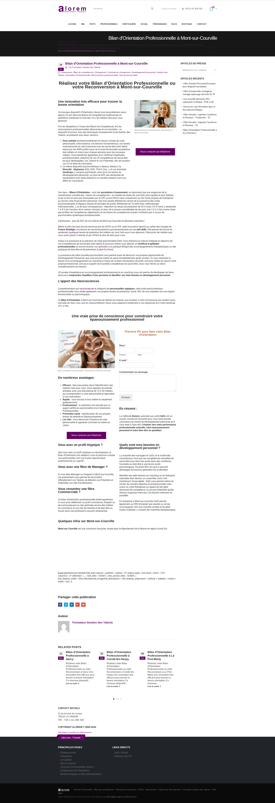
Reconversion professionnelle (104, 75)
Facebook (60, 605)
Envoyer (126, 397)
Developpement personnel (144, 72)
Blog (174, 24)
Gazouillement (66, 605)
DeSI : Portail (121, 752)
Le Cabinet (66, 760)
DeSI (148, 481)
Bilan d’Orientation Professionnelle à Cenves (160, 656)
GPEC (141, 789)
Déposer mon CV (123, 756)
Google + (77, 605)
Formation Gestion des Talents (196, 789)
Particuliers (129, 24)
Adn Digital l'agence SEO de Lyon (121, 797)
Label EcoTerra (105, 249)
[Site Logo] (72, 8)
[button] (114, 699)
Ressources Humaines (126, 789)
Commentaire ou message (133, 372)
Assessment (66, 72)
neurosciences (86, 288)
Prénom (122, 355)
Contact (202, 24)
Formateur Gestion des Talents (86, 67)
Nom (122, 345)
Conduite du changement (119, 72)
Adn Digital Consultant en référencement (75, 732)
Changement (100, 72)
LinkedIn (72, 605)
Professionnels (109, 24)
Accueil (72, 24)
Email (83, 605)
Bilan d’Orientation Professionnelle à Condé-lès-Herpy (78, 656)
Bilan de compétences (83, 72)
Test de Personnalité (83, 789)
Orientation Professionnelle (78, 75)
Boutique (187, 24)
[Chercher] (152, 8)
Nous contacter (169, 8)
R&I (83, 24)
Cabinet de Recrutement (169, 789)
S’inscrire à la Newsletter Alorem (77, 767)
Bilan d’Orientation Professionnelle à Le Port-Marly (120, 656)
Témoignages (160, 24)
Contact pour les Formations (74, 770)
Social (144, 24)
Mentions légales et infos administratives (81, 774)
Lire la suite (72, 686)
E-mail (123, 360)
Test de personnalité (128, 75)
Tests (92, 24)
